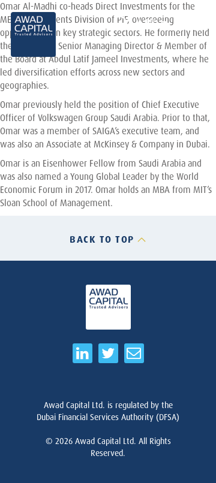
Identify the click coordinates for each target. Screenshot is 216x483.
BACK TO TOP (102, 239)
